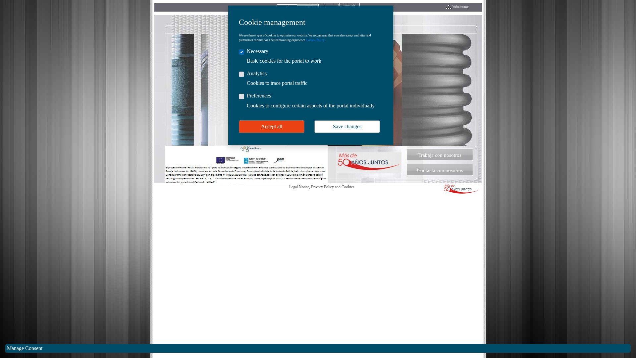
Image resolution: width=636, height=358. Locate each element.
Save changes (347, 126)
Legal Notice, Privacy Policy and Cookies (321, 187)
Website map (460, 6)
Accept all (271, 126)
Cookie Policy (315, 40)
